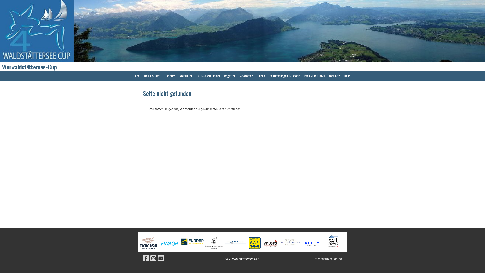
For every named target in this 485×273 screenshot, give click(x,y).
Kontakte (334, 75)
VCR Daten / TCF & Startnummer (199, 75)
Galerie (261, 75)
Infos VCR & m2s (314, 75)
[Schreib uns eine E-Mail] (161, 259)
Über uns (170, 75)
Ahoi (137, 75)
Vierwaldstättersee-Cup (29, 67)
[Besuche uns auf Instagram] (153, 259)
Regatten (230, 75)
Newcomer (246, 75)
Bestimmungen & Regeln (284, 75)
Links (347, 75)
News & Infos (152, 75)
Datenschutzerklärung (327, 259)
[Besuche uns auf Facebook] (146, 259)
